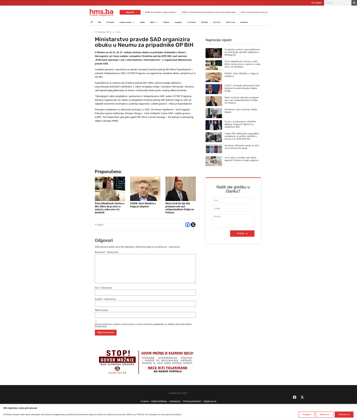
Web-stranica (101, 310)
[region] (178, 412)
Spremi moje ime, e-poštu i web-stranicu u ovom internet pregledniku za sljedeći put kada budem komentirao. (143, 325)
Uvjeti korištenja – (160, 401)
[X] (193, 224)
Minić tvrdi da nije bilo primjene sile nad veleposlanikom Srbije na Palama (256, 12)
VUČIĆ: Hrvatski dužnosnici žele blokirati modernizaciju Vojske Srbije (196, 12)
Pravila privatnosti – (193, 401)
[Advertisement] (145, 147)
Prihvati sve (344, 414)
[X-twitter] (302, 397)
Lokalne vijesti (125, 22)
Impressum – (176, 401)
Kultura (166, 22)
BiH (99, 22)
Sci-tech (216, 22)
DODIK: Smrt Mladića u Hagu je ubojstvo (147, 12)
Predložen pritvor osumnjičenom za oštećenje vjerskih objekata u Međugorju (242, 52)
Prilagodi (307, 414)
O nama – (146, 401)
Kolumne (244, 22)
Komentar (106, 252)
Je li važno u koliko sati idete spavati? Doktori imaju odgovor (242, 159)
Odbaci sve (325, 414)
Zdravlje (204, 22)
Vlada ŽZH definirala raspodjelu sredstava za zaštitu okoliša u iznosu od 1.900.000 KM (242, 136)
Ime (103, 288)
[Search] (354, 3)
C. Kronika (191, 22)
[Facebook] (187, 224)
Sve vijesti (316, 2)
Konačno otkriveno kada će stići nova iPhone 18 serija (242, 146)
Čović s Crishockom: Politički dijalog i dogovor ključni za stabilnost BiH (240, 124)
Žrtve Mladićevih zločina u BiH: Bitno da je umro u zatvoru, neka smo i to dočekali (242, 64)
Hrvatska (110, 22)
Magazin (178, 22)
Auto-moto (230, 22)
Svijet (142, 22)
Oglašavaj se (210, 401)
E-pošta (105, 299)
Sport (152, 22)
